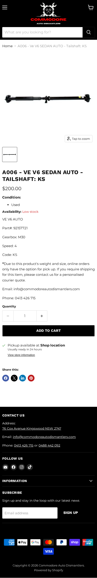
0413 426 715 (23, 445)
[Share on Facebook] (5, 378)
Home (7, 46)
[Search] (89, 32)
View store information (21, 355)
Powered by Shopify (48, 570)
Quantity (9, 306)
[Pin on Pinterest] (31, 378)
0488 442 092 (49, 445)
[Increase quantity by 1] (42, 316)
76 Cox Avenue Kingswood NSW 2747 (31, 428)
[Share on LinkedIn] (22, 378)
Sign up (70, 512)
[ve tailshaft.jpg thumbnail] (9, 154)
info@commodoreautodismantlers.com (44, 437)
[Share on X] (14, 378)
